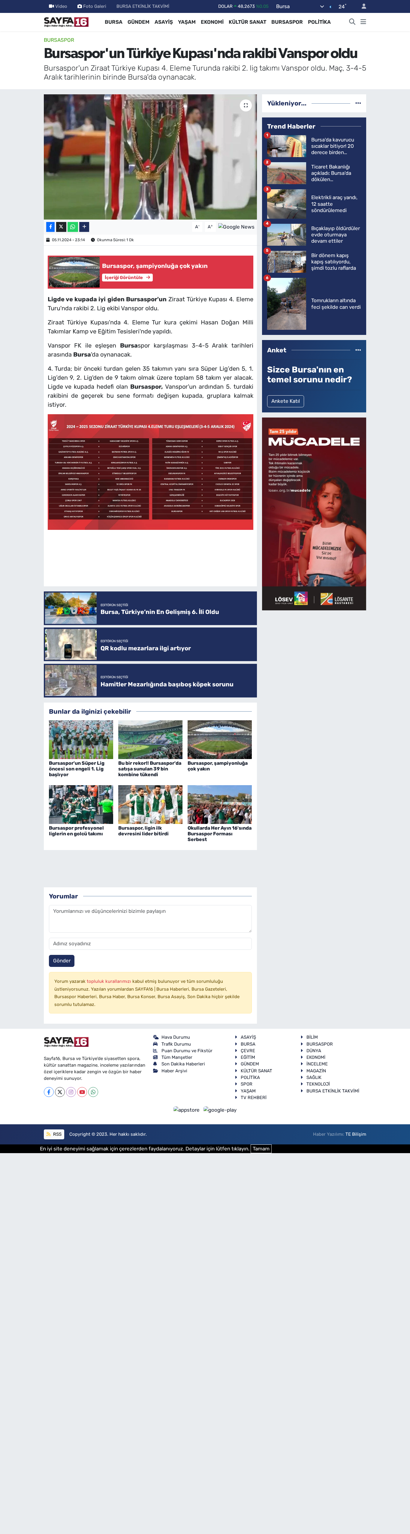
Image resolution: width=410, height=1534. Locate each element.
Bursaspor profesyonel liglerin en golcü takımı (76, 831)
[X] (60, 1092)
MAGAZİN (316, 1071)
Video (61, 6)
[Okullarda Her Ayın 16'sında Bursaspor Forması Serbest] (220, 804)
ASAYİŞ (164, 22)
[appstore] (187, 1110)
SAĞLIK (313, 1077)
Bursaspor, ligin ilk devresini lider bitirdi (143, 831)
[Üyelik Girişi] (361, 6)
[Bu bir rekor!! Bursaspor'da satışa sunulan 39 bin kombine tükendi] (150, 739)
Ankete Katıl (285, 401)
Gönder (62, 961)
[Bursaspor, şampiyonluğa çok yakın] (220, 739)
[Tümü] (358, 103)
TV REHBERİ (254, 1097)
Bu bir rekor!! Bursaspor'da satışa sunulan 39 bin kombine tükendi (149, 768)
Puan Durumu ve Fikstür (187, 1050)
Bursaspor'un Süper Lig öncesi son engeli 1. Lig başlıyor (76, 768)
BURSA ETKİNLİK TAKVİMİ (142, 6)
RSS (57, 1134)
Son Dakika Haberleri (183, 1064)
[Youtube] (82, 1092)
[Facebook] (49, 1092)
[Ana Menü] (363, 22)
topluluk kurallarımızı (109, 981)
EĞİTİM (248, 1057)
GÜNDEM (138, 22)
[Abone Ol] (236, 226)
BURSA (113, 22)
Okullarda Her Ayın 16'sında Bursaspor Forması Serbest (220, 833)
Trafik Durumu (176, 1044)
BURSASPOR (287, 22)
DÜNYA (313, 1050)
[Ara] (352, 22)
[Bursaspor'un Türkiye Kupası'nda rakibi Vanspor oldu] (150, 156)
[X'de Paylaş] (61, 227)
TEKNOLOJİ (318, 1084)
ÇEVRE (248, 1050)
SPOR (246, 1084)
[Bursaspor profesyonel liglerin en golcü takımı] (81, 804)
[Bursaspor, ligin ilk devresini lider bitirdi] (150, 804)
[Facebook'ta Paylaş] (50, 227)
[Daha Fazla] (84, 227)
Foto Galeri (94, 6)
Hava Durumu (175, 1037)
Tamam (261, 1149)
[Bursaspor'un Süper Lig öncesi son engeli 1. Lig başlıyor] (81, 739)
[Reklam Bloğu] (314, 513)
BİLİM (312, 1037)
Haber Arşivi (174, 1071)
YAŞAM (187, 22)
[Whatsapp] (93, 1092)
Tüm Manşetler (176, 1057)
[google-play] (220, 1110)
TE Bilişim (355, 1134)
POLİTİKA (319, 22)
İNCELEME (317, 1064)
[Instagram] (71, 1092)
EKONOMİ (212, 22)
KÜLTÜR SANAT (247, 22)
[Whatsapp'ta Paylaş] (73, 227)
